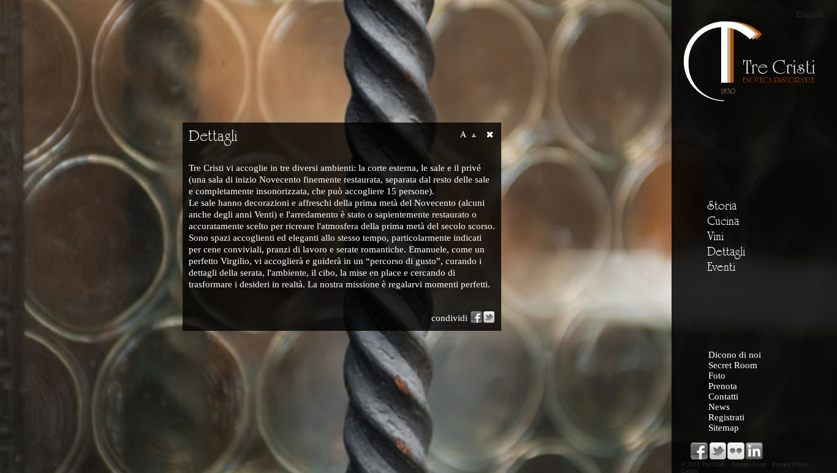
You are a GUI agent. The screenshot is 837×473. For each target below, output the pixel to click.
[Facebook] (699, 451)
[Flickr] (736, 451)
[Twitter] (717, 451)
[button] (489, 134)
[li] (754, 451)
